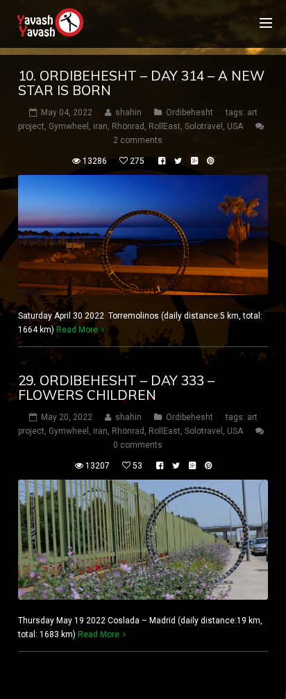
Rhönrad (128, 126)
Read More (77, 330)
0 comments (137, 445)
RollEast (164, 126)
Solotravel (204, 126)
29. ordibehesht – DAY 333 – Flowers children (116, 387)
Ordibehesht (189, 112)
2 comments (137, 140)
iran (100, 126)
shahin (128, 112)
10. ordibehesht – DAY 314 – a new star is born (141, 83)
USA (235, 126)
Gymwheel (69, 126)
